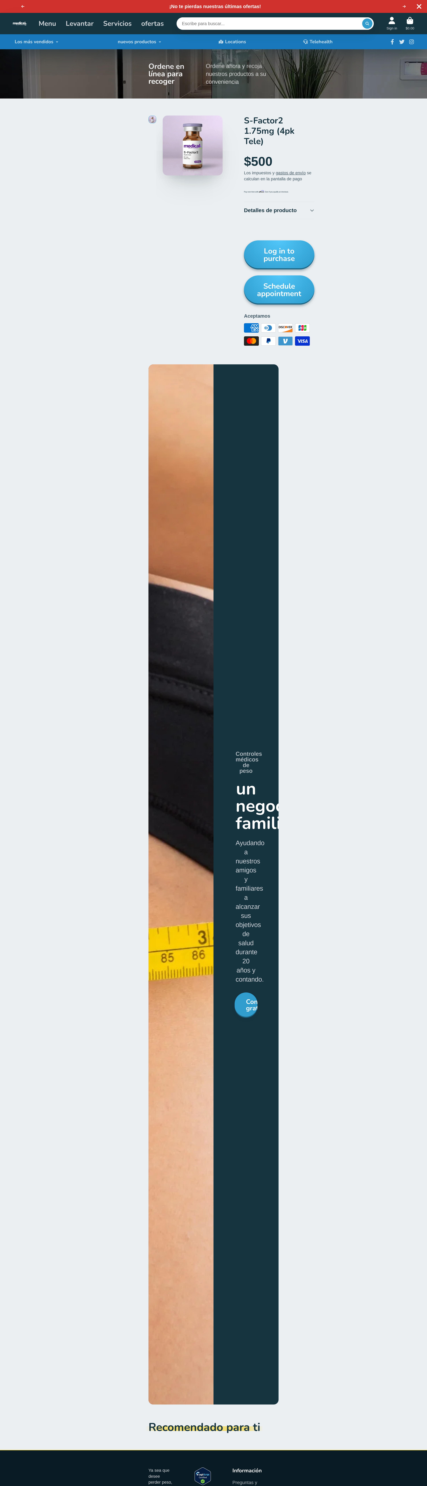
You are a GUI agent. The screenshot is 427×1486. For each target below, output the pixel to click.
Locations (235, 41)
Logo (20, 23)
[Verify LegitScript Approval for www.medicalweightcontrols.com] (203, 1483)
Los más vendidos (34, 41)
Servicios (117, 23)
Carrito (410, 23)
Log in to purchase (279, 255)
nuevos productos (137, 41)
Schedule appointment (279, 290)
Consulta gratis (251, 1005)
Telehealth (321, 41)
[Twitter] (402, 41)
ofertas (152, 23)
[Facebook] (392, 41)
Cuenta (392, 23)
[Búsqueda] (367, 23)
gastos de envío (291, 172)
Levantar (80, 23)
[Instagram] (411, 41)
